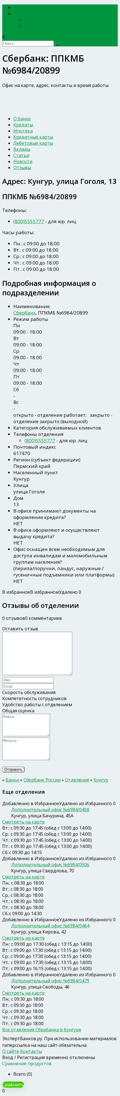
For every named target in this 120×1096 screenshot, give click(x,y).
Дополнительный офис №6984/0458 (50, 810)
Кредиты (23, 125)
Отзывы (22, 167)
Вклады (21, 149)
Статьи (21, 155)
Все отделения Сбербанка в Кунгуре (41, 1030)
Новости (22, 161)
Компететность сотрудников (34, 698)
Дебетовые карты (33, 143)
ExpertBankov (32, 7)
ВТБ (29, 26)
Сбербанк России (44, 20)
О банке (22, 119)
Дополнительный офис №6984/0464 (50, 926)
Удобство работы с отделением (37, 704)
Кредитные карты (33, 137)
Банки (23, 13)
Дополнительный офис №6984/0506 (50, 865)
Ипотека (23, 131)
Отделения (77, 780)
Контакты (31, 1051)
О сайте (10, 1051)
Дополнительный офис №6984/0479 (50, 981)
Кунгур (100, 780)
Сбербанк (24, 312)
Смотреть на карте (23, 822)
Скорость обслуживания (29, 692)
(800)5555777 (28, 221)
